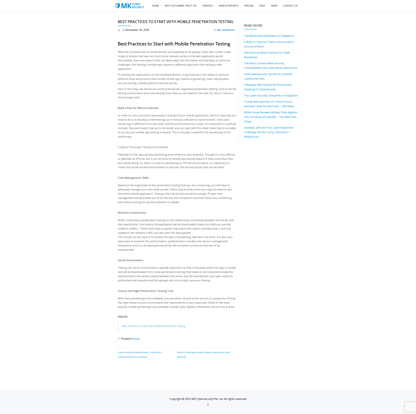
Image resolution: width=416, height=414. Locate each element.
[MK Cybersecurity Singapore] (130, 5)
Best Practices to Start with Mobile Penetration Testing (153, 326)
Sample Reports (228, 5)
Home (155, 5)
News (274, 5)
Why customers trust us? (181, 5)
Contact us (290, 5)
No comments (226, 30)
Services (208, 5)
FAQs (262, 5)
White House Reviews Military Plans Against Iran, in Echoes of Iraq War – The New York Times (270, 117)
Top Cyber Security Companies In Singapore (271, 95)
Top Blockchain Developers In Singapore (269, 36)
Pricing (248, 5)
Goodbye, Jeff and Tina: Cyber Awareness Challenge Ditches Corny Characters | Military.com (269, 132)
